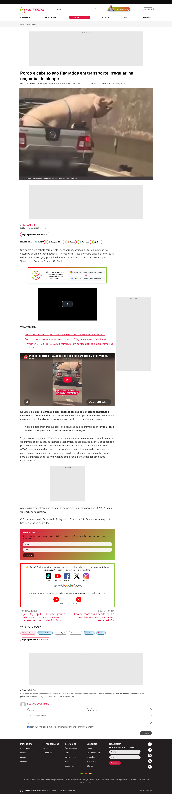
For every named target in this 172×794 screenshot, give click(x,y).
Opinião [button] (147, 17)
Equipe (23, 753)
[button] (93, 9)
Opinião (90, 748)
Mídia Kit (23, 761)
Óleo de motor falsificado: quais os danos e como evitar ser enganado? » (93, 617)
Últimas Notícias (29, 633)
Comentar (146, 733)
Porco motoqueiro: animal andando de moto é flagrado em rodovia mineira (65, 339)
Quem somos (25, 748)
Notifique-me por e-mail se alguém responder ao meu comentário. (62, 726)
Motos (67, 753)
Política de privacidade (145, 791)
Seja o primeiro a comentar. (35, 234)
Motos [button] (126, 17)
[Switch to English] (86, 773)
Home (22, 24)
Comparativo (47, 753)
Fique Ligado (31, 24)
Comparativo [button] (50, 17)
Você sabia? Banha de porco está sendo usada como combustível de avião (65, 334)
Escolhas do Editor (45, 633)
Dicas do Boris (70, 757)
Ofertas (90, 766)
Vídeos (101, 633)
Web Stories (91, 761)
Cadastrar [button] (28, 555)
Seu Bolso (89, 633)
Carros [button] (24, 17)
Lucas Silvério (29, 225)
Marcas (45, 748)
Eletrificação (69, 766)
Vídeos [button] (105, 17)
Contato (23, 757)
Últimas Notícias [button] (79, 17)
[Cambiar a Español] (90, 773)
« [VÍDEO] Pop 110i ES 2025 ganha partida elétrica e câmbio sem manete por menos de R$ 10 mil (43, 617)
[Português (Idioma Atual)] (81, 773)
